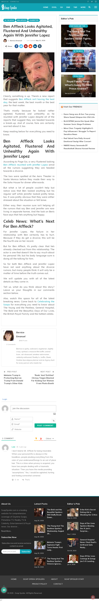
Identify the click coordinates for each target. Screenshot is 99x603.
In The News (9, 20)
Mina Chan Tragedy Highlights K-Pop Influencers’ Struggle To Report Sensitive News (80, 131)
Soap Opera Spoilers (33, 579)
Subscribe (26, 551)
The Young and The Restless (79, 26)
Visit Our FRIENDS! (72, 106)
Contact (58, 584)
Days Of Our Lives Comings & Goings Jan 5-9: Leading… (87, 558)
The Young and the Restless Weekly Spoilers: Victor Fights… (78, 35)
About (54, 579)
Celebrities (34, 20)
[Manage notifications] (93, 597)
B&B (68, 7)
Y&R (75, 7)
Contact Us (14, 1)
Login (4, 399)
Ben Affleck (21, 20)
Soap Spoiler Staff (74, 579)
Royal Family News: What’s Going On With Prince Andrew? (78, 85)
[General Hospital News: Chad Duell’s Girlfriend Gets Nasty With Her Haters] (72, 542)
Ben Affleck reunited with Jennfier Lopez (25, 164)
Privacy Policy (39, 584)
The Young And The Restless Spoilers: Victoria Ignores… (55, 561)
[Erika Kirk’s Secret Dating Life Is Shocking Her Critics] (72, 512)
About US (4, 1)
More (83, 7)
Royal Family (78, 76)
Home (45, 7)
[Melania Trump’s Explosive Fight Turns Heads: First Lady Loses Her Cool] (39, 545)
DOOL (54, 7)
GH (61, 7)
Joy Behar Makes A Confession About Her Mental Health (78, 60)
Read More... (6, 531)
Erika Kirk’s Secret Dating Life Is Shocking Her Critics (88, 512)
